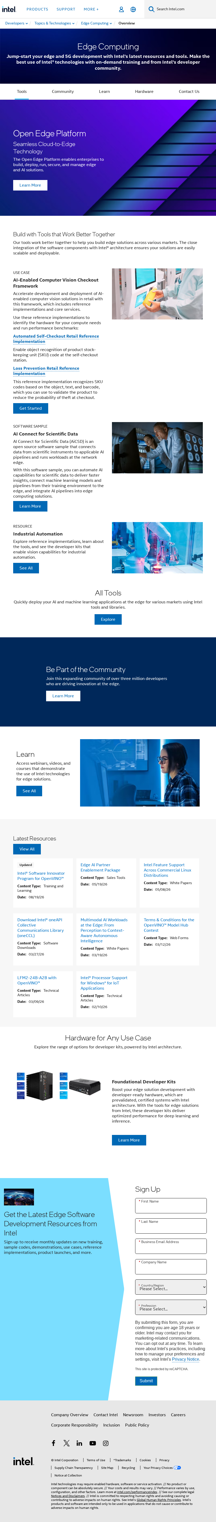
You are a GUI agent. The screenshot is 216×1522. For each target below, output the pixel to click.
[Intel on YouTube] (92, 1444)
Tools (22, 91)
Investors (157, 1415)
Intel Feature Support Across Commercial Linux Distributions (167, 870)
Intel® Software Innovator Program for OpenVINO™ (41, 876)
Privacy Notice (185, 1359)
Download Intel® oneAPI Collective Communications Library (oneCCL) (40, 927)
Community (63, 91)
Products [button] (37, 9)
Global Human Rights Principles (159, 1500)
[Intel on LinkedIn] (79, 1444)
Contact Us (189, 91)
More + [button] (91, 9)
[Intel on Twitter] (66, 1444)
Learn (104, 91)
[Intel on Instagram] (105, 1444)
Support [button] (66, 9)
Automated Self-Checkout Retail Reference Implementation (56, 338)
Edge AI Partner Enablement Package (100, 867)
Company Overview (69, 1415)
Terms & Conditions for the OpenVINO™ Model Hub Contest (169, 925)
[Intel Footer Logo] (23, 1461)
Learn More (30, 185)
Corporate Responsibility (74, 1425)
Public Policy (137, 1425)
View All (27, 849)
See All (26, 568)
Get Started (30, 408)
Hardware (144, 91)
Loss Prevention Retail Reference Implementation (46, 371)
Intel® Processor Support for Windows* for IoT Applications (104, 983)
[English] (133, 9)
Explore (108, 619)
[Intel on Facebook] (53, 1444)
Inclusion (111, 1425)
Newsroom (133, 1415)
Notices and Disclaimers (68, 1496)
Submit (146, 1381)
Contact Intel (106, 1415)
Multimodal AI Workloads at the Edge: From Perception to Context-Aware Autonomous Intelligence (104, 930)
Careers (178, 1415)
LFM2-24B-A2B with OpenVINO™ (36, 980)
